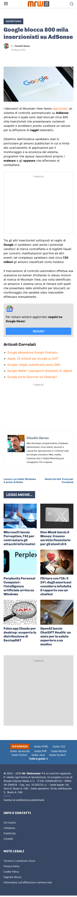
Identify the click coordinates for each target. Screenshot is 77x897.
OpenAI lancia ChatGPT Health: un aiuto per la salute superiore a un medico (55, 636)
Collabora (9, 828)
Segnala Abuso (12, 877)
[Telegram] (31, 56)
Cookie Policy (11, 871)
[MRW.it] (38, 4)
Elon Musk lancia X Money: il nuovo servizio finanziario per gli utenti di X (55, 538)
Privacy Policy (12, 866)
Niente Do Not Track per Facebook (59, 481)
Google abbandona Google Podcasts (32, 352)
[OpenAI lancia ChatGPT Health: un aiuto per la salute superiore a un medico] (56, 612)
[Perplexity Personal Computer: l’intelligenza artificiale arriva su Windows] (20, 562)
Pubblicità (10, 833)
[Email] (40, 56)
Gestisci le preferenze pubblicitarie (24, 799)
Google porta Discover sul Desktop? (32, 377)
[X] (7, 56)
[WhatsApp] (23, 56)
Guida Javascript (20, 751)
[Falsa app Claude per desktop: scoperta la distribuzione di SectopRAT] (20, 612)
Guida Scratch (57, 754)
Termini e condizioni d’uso (19, 861)
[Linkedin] (15, 56)
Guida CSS (59, 746)
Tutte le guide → (38, 758)
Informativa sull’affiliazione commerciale (28, 882)
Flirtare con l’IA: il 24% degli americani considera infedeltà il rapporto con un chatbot (55, 586)
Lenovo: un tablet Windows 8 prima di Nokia (20, 481)
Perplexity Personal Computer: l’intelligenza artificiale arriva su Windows (19, 586)
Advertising (13, 21)
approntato (60, 108)
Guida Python (19, 754)
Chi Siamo (10, 822)
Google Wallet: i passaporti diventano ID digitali (39, 371)
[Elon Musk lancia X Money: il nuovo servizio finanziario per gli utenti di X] (56, 516)
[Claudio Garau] (7, 46)
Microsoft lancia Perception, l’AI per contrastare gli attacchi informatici (19, 538)
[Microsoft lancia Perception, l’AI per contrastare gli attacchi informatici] (20, 516)
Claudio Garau (22, 46)
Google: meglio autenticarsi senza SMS (33, 364)
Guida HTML (41, 746)
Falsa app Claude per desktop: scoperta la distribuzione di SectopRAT (20, 634)
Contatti (8, 838)
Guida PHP (40, 751)
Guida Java (38, 754)
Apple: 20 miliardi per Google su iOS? (32, 358)
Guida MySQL (59, 751)
